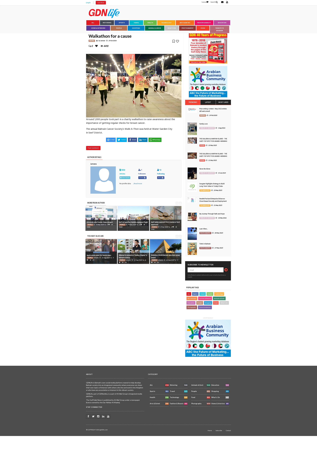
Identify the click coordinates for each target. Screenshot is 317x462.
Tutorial (204, 2)
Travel (136, 22)
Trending (192, 102)
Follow (141, 177)
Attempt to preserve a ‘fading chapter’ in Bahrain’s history (133, 256)
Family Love (203, 124)
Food (203, 28)
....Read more (137, 183)
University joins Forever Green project (100, 222)
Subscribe (219, 430)
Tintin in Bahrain (205, 244)
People (119, 28)
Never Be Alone (204, 169)
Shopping (136, 28)
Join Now (100, 2)
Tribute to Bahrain (219, 29)
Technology (166, 22)
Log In (88, 2)
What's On (172, 28)
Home (210, 430)
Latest (208, 102)
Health (150, 22)
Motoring (107, 22)
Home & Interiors (98, 28)
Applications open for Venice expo (99, 255)
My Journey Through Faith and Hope (212, 214)
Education (222, 22)
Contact (228, 430)
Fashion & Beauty (204, 22)
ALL (93, 22)
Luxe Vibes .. (203, 229)
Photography (187, 28)
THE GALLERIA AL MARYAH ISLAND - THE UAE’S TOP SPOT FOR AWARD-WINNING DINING (213, 141)
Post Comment (93, 148)
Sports (122, 22)
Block (160, 177)
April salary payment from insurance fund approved (165, 223)
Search (213, 2)
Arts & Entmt (185, 22)
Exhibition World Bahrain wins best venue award (165, 256)
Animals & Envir (154, 28)
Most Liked (223, 102)
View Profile (125, 177)
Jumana (102, 41)
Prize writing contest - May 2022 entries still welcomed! (213, 110)
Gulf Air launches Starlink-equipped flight (133, 222)
